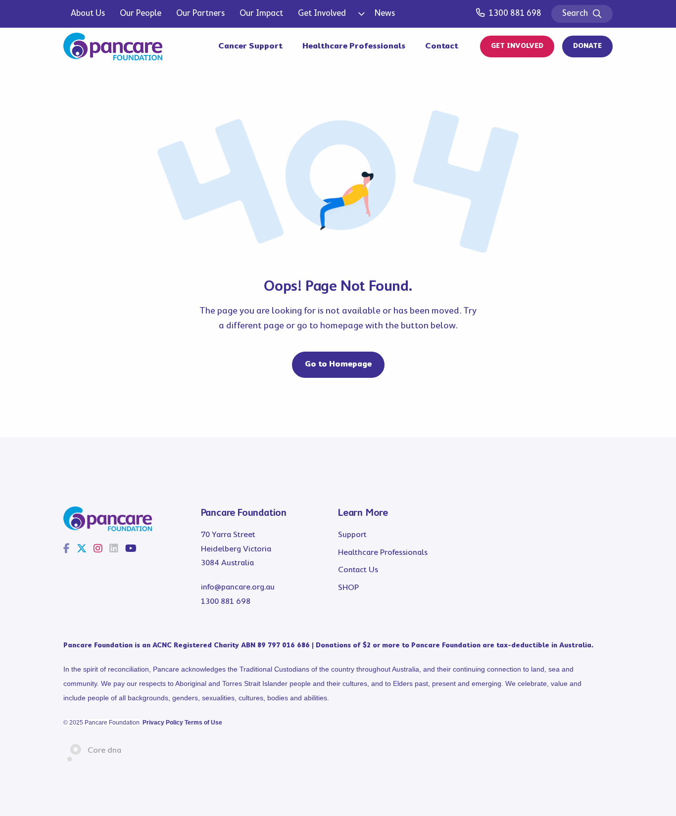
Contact (441, 46)
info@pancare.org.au (238, 587)
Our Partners (200, 13)
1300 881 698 (515, 13)
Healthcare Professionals (353, 46)
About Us (88, 13)
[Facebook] (66, 549)
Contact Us (358, 570)
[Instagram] (98, 549)
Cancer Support (250, 46)
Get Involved (322, 13)
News (385, 13)
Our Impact (261, 13)
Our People (140, 13)
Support (352, 535)
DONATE (587, 46)
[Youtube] (131, 549)
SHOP (348, 588)
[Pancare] (112, 46)
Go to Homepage (338, 364)
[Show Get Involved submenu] (360, 14)
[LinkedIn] (113, 549)
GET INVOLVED (517, 46)
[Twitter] (82, 549)
